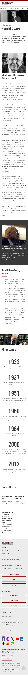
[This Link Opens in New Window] (7, 503)
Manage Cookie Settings (15, 665)
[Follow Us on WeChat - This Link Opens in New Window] (12, 643)
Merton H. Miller (20, 8)
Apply (14, 580)
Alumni (3, 559)
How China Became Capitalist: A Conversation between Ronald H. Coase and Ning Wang (7, 517)
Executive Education (20, 550)
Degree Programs (11, 550)
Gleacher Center (12, 616)
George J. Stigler (12, 8)
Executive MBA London (18, 622)
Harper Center (4, 616)
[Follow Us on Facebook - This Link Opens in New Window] (3, 639)
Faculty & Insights (5, 553)
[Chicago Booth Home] (7, 3)
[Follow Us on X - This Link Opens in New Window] (12, 639)
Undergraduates (14, 595)
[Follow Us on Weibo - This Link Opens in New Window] (7, 643)
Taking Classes (14, 600)
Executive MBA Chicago (7, 622)
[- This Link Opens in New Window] (20, 505)
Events (7, 559)
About (3, 565)
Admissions (18, 559)
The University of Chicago (7, 663)
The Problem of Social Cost (19, 498)
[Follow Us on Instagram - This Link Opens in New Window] (7, 639)
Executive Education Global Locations (10, 630)
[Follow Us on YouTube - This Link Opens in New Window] (17, 639)
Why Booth (4, 550)
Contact (7, 659)
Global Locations (7, 612)
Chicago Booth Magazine (7, 568)
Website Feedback (15, 667)
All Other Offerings (14, 606)
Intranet (18, 663)
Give (13, 585)
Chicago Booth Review (18, 568)
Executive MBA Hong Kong (7, 624)
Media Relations (17, 565)
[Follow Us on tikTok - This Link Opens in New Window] (3, 643)
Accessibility (4, 667)
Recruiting (12, 559)
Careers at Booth (8, 565)
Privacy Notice (5, 665)
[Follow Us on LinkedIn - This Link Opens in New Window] (21, 639)
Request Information (14, 574)
